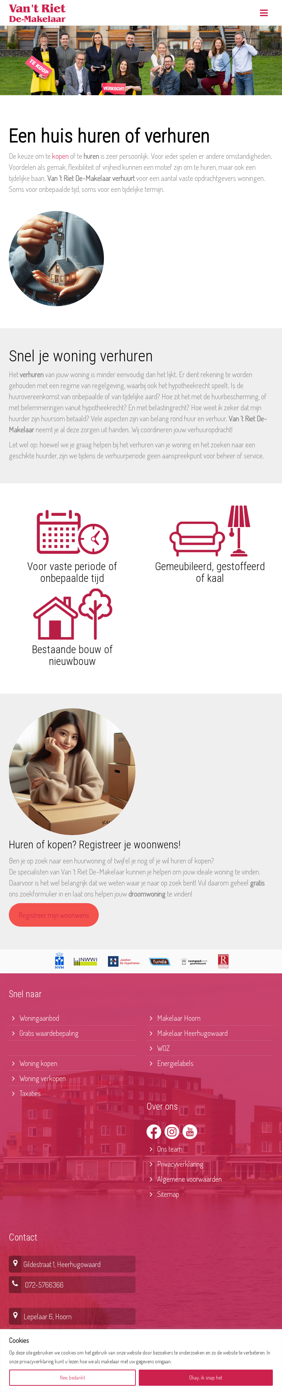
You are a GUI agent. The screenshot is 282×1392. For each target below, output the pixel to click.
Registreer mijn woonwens (53, 915)
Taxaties (29, 1093)
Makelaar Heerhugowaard (192, 1033)
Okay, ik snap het (205, 1377)
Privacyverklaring (179, 1164)
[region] (141, 1360)
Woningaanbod (38, 1018)
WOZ (163, 1048)
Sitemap (167, 1194)
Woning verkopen (42, 1078)
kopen (60, 156)
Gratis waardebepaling (48, 1033)
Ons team (169, 1148)
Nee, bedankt (72, 1377)
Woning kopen (37, 1063)
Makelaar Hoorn (178, 1018)
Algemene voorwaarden (189, 1179)
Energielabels (175, 1063)
